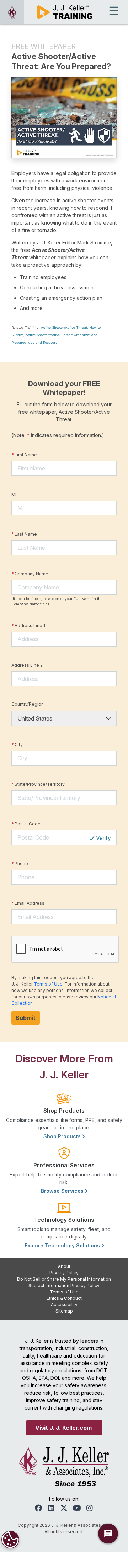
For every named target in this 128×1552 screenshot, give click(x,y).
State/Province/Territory (38, 784)
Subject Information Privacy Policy (64, 1285)
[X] (64, 1508)
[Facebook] (38, 1508)
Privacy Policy (64, 1272)
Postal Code (26, 823)
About (64, 1266)
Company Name (29, 573)
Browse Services (63, 1191)
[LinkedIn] (51, 1508)
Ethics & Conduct (64, 1298)
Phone (19, 863)
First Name (24, 454)
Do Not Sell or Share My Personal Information (64, 1279)
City (17, 744)
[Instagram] (89, 1508)
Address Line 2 (27, 665)
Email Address (27, 903)
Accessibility (64, 1304)
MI (13, 494)
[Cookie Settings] (10, 1539)
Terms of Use (48, 984)
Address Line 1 (28, 625)
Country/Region (27, 704)
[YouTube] (76, 1508)
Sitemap (64, 1311)
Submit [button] (26, 1017)
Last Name (24, 534)
